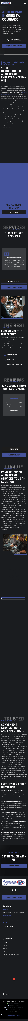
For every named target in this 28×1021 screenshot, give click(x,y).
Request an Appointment (11, 955)
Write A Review (14, 455)
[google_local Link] (15, 890)
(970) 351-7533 (19, 772)
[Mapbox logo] (6, 994)
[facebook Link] (13, 890)
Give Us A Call (15, 40)
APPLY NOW (14, 212)
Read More (14, 449)
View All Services (14, 281)
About (5, 945)
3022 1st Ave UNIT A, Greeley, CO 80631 (13, 912)
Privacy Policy (21, 1001)
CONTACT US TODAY (14, 866)
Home (5, 942)
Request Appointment (14, 46)
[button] (2, 419)
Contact (5, 952)
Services (5, 948)
